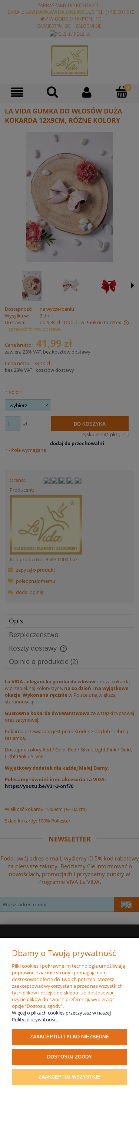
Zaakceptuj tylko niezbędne (69, 1036)
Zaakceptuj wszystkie (69, 1077)
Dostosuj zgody (69, 1057)
